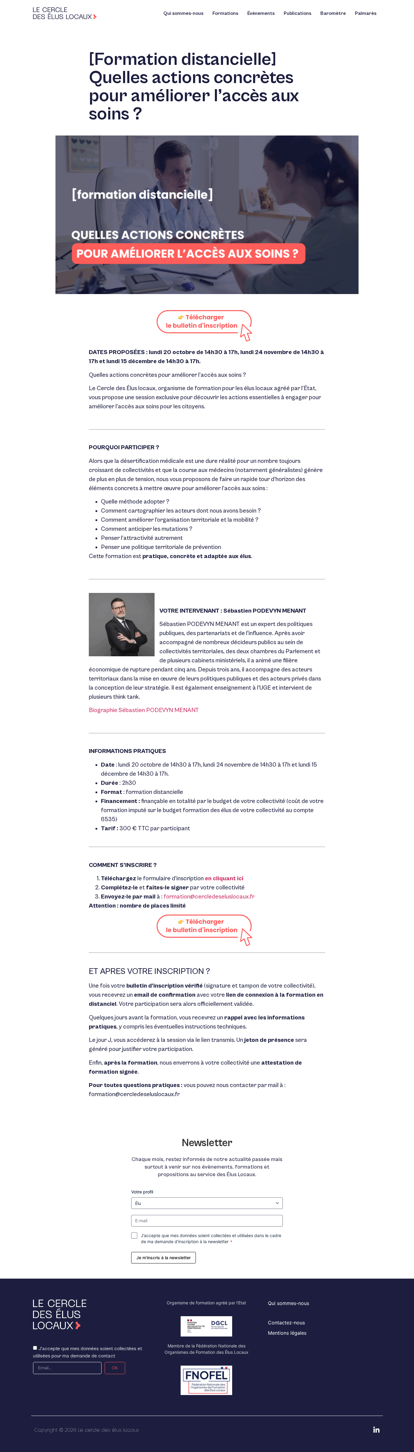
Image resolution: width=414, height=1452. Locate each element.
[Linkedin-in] (376, 1430)
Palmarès (365, 13)
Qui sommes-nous (183, 13)
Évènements (261, 13)
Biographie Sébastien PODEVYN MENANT (144, 710)
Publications (297, 13)
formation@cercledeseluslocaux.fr (209, 896)
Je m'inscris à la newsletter (163, 1257)
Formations (225, 13)
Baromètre (333, 13)
